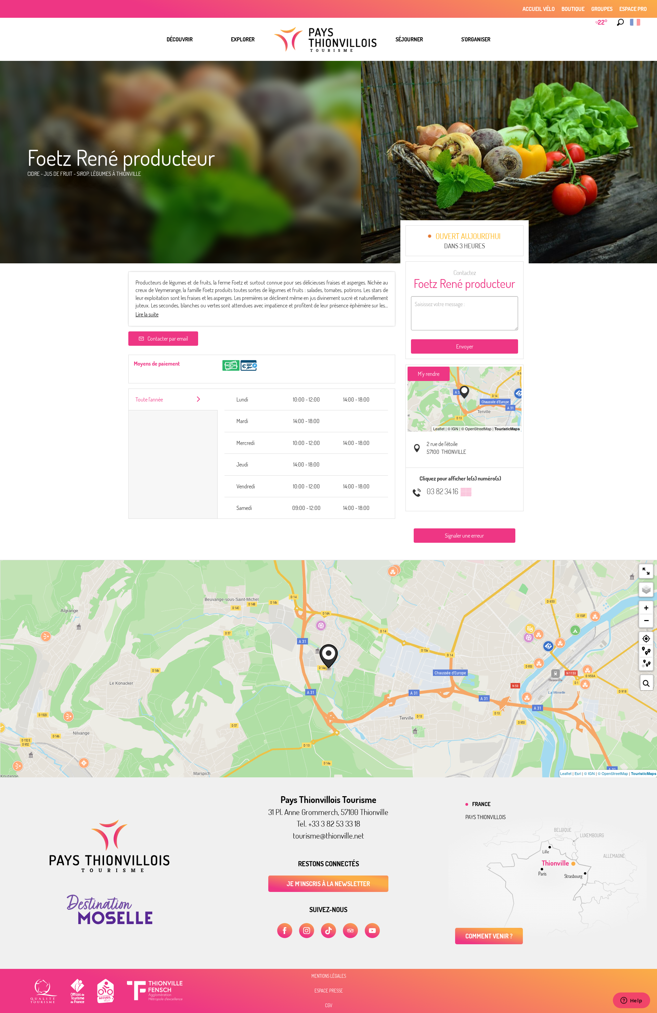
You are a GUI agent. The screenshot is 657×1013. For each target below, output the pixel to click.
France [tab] (481, 804)
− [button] (646, 620)
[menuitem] (179, 39)
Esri (578, 773)
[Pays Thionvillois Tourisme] (109, 870)
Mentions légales (328, 976)
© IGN (589, 773)
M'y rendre (428, 373)
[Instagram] (306, 930)
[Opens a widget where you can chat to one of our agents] (631, 1001)
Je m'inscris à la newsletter (328, 883)
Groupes (602, 8)
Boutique (573, 8)
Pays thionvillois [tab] (485, 817)
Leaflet (565, 773)
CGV (328, 1005)
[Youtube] (372, 930)
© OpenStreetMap (613, 773)
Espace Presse (328, 991)
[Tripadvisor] (350, 930)
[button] (620, 22)
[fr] (636, 22)
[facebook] (284, 930)
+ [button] (646, 608)
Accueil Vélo (539, 8)
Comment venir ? (489, 936)
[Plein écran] (646, 571)
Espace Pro (633, 8)
